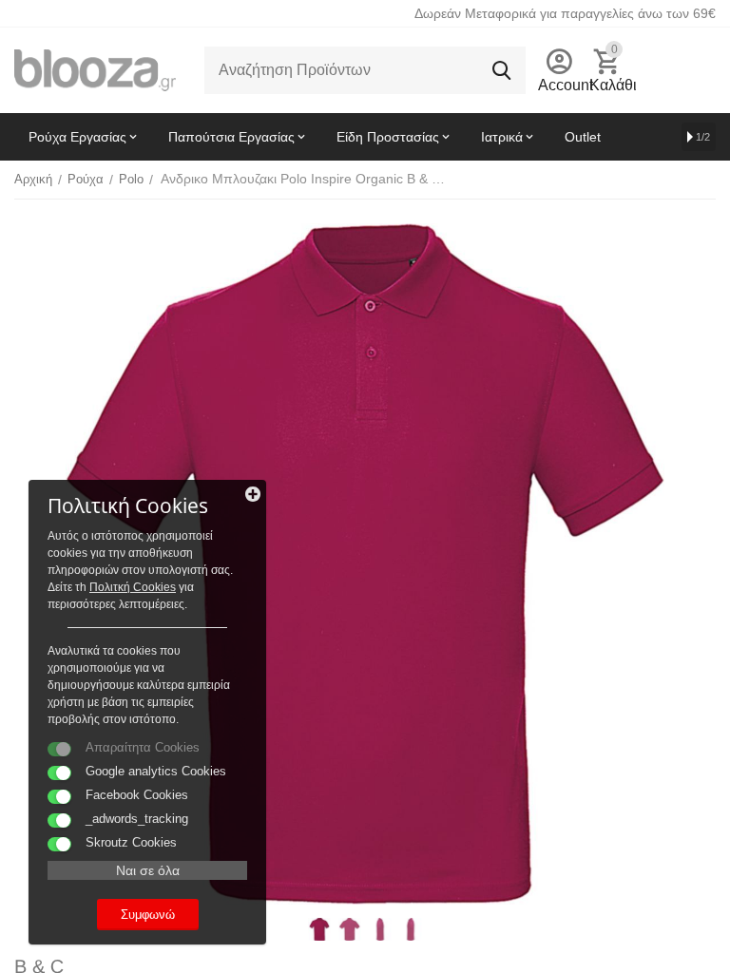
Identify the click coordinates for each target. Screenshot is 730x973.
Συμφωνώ (148, 914)
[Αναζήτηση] (502, 70)
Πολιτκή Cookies (132, 587)
